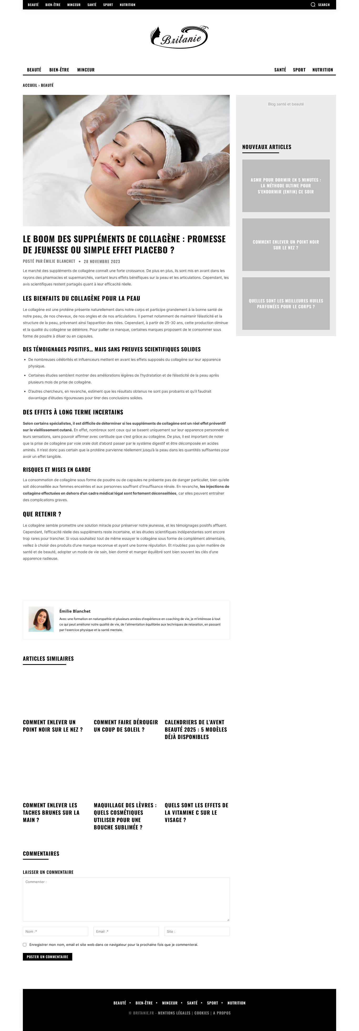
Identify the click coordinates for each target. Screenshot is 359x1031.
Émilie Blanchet (59, 261)
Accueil (30, 85)
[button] (320, 4)
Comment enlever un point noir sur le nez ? (53, 725)
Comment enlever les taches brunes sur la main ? (51, 812)
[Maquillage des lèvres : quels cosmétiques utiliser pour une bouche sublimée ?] (126, 776)
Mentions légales (174, 1012)
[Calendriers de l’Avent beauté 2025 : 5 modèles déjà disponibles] (197, 693)
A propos (222, 1012)
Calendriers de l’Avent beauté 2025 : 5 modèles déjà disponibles (196, 729)
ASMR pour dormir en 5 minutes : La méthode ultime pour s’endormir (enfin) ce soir (286, 186)
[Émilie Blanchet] (41, 620)
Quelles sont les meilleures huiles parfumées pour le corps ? (286, 303)
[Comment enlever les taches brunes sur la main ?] (55, 776)
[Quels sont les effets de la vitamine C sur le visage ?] (197, 776)
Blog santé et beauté (286, 104)
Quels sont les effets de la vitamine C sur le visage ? (196, 812)
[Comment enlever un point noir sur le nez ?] (55, 693)
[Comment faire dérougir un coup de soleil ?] (126, 693)
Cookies (201, 1012)
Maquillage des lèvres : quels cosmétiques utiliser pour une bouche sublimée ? (125, 816)
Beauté (47, 85)
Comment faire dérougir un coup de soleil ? (126, 725)
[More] (150, 583)
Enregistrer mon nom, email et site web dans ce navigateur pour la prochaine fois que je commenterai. (113, 944)
